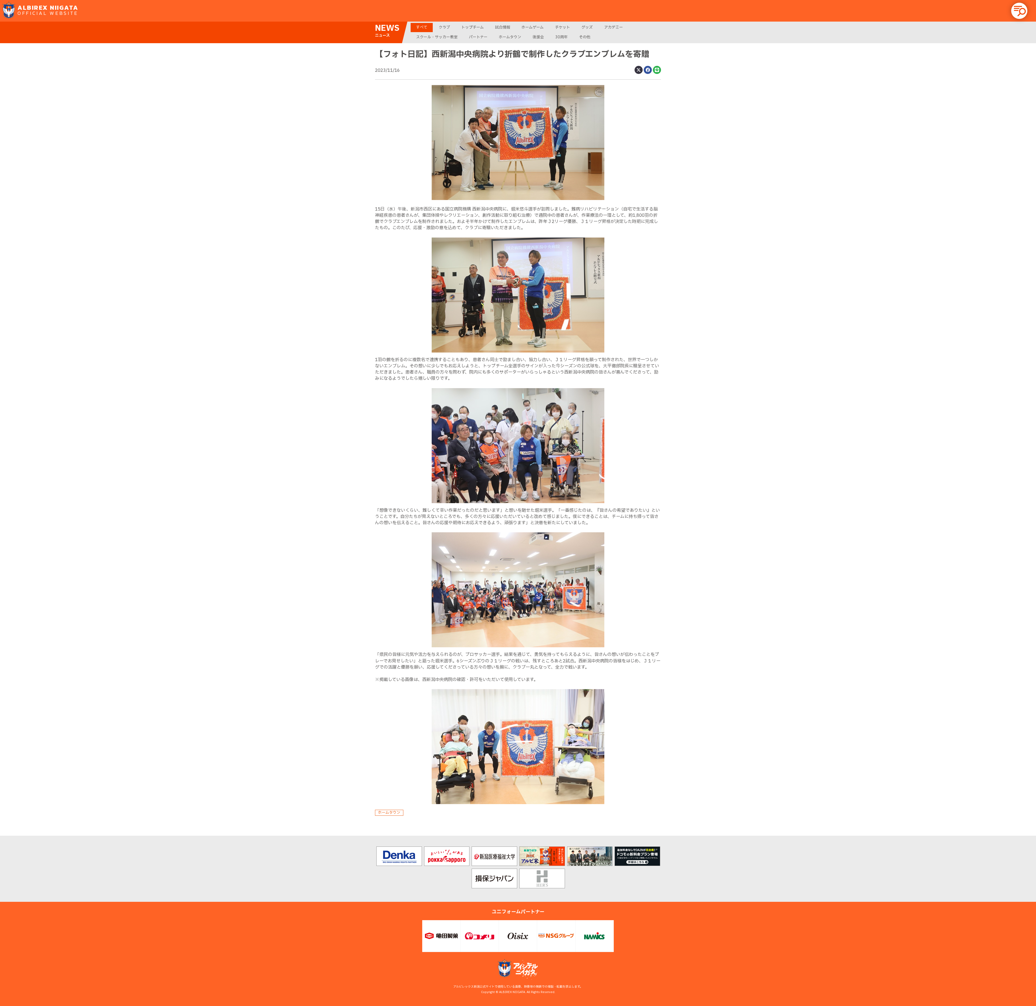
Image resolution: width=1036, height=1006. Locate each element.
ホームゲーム (533, 27)
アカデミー (613, 27)
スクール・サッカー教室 (437, 37)
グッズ (587, 27)
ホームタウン (510, 37)
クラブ (444, 27)
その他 (584, 37)
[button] (1019, 11)
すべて (421, 27)
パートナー (478, 37)
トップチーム (472, 27)
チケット (562, 27)
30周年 (561, 37)
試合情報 (502, 27)
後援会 (538, 37)
